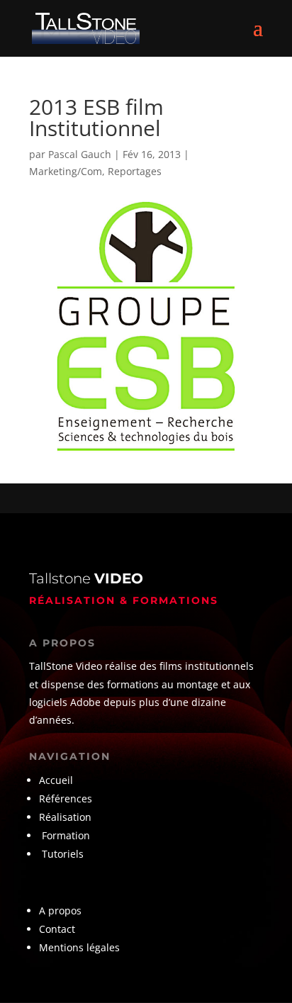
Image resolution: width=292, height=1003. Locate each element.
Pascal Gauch (79, 154)
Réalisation (65, 817)
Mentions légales (79, 947)
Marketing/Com (65, 171)
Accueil (56, 780)
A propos (60, 910)
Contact (57, 929)
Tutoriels (63, 854)
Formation (66, 835)
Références (67, 798)
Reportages (135, 171)
